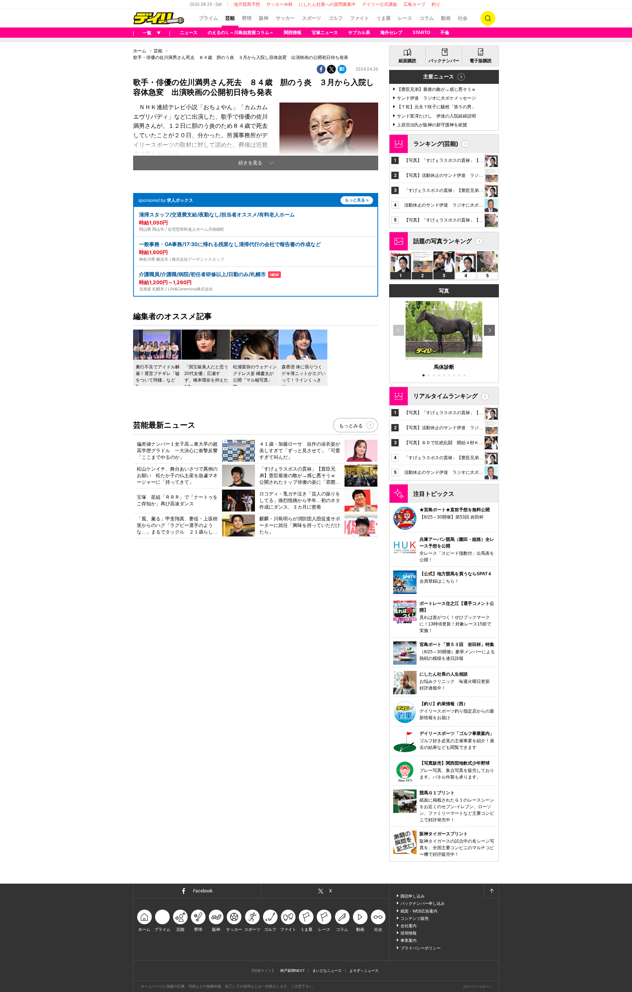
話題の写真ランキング (442, 241)
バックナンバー (444, 60)
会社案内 (408, 926)
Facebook (202, 890)
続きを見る (250, 163)
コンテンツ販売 (414, 918)
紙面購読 (407, 60)
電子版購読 (481, 60)
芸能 (230, 18)
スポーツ (311, 18)
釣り (436, 4)
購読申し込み (412, 896)
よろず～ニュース (364, 971)
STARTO (421, 32)
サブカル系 (359, 32)
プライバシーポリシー (420, 948)
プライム (208, 18)
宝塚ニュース (325, 32)
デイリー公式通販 (379, 4)
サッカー (285, 18)
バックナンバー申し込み (422, 903)
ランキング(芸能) (435, 144)
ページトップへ (491, 891)
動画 (446, 18)
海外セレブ (391, 32)
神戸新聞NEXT (292, 971)
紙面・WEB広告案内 (418, 911)
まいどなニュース (327, 971)
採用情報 (408, 933)
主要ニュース (438, 76)
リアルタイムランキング (445, 396)
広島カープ (414, 4)
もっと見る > (357, 200)
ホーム (139, 50)
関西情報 (292, 32)
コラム (427, 18)
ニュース (189, 32)
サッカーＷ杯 (279, 4)
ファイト (359, 18)
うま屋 (383, 18)
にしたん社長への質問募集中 (327, 4)
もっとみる (351, 425)
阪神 (263, 18)
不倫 (444, 32)
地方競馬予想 (247, 4)
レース (405, 18)
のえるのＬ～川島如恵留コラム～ (241, 32)
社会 (462, 18)
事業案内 (408, 940)
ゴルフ (335, 18)
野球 (247, 18)
